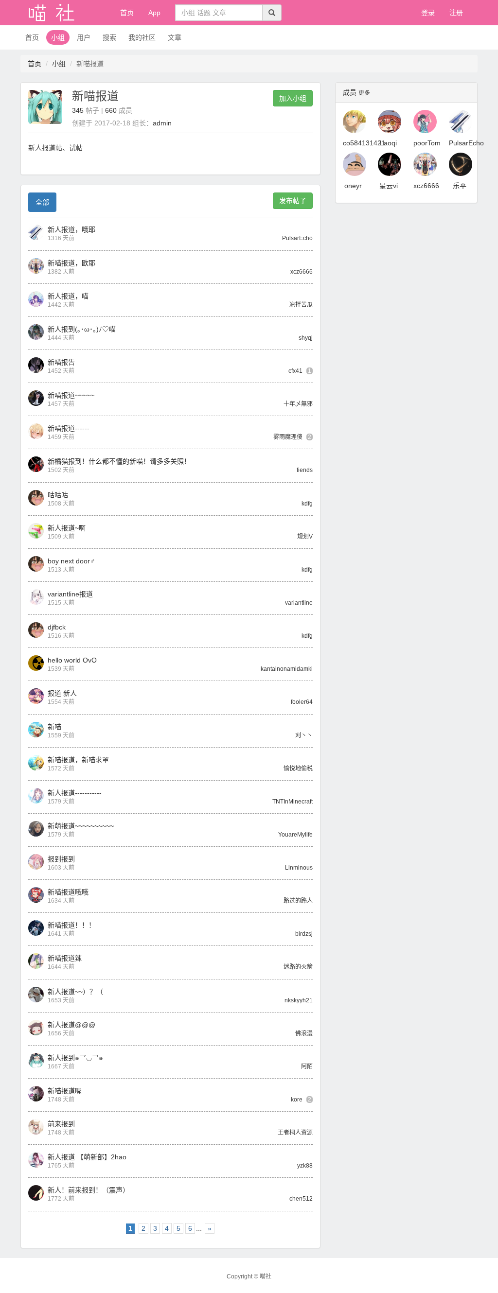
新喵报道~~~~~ (71, 395)
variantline (299, 602)
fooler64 (302, 702)
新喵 (54, 727)
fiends (305, 470)
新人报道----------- (75, 793)
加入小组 (292, 98)
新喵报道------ (68, 428)
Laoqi (388, 143)
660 (111, 110)
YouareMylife (295, 834)
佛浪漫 (304, 1033)
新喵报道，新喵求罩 (78, 760)
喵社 (265, 1276)
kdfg (307, 503)
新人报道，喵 (68, 296)
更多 (364, 92)
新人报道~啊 (67, 528)
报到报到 (61, 859)
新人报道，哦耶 (71, 229)
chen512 (301, 1198)
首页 (127, 13)
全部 (42, 202)
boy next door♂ (71, 561)
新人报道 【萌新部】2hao (87, 1157)
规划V (305, 536)
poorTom (427, 143)
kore (296, 1099)
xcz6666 (301, 271)
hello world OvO (72, 660)
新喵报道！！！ (71, 925)
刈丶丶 (304, 735)
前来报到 (61, 1124)
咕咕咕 (58, 495)
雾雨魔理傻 (287, 437)
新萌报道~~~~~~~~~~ (81, 826)
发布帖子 (292, 201)
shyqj (306, 337)
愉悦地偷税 (298, 768)
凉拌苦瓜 (301, 304)
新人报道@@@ (71, 1025)
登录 (428, 13)
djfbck (57, 627)
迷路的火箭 (298, 966)
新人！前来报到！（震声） (88, 1190)
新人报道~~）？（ (75, 992)
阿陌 (307, 1066)
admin (162, 123)
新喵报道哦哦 (68, 892)
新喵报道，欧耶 (71, 263)
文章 (174, 37)
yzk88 (305, 1165)
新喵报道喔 (65, 1091)
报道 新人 (62, 693)
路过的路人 (298, 900)
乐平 (459, 186)
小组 (58, 37)
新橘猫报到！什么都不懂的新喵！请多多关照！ (119, 461)
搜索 (109, 37)
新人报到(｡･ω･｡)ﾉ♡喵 (82, 329)
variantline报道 (70, 594)
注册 (456, 13)
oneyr (353, 186)
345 (78, 110)
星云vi (388, 186)
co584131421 (364, 143)
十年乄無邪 (298, 404)
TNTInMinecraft (292, 801)
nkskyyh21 (299, 1000)
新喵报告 (61, 362)
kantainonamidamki (287, 668)
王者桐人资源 (295, 1132)
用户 (83, 37)
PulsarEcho (297, 238)
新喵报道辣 (65, 958)
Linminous (299, 867)
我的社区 (142, 37)
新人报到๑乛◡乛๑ (75, 1058)
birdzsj (304, 933)
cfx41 (295, 370)
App (154, 13)
